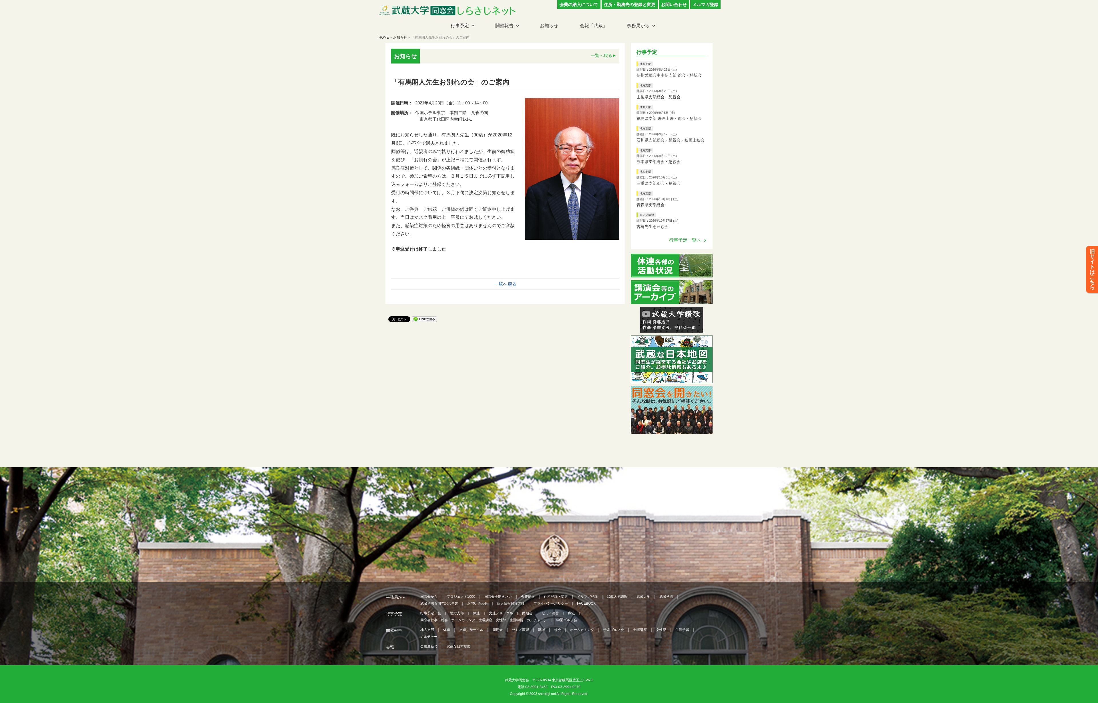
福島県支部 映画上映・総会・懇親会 (669, 118)
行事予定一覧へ (685, 240)
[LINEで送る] (424, 318)
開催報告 (504, 25)
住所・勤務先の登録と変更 (629, 4)
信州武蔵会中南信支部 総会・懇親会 (669, 75)
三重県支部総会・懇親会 (658, 183)
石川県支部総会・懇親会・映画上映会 (670, 140)
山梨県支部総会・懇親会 (658, 97)
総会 (557, 630)
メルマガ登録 (705, 4)
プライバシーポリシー (551, 603)
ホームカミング (582, 630)
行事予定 (460, 25)
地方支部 (645, 63)
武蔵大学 (643, 597)
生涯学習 (682, 630)
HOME (384, 37)
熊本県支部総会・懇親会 (658, 161)
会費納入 (528, 597)
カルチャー (428, 637)
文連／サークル (501, 613)
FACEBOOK (586, 603)
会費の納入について (579, 4)
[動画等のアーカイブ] (672, 300)
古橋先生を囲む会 (652, 226)
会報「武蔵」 (593, 25)
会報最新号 (428, 646)
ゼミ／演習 (647, 215)
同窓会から (428, 597)
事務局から (638, 25)
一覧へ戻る (601, 55)
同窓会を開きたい (498, 597)
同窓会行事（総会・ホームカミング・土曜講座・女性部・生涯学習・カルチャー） (483, 620)
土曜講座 (640, 630)
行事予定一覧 (430, 613)
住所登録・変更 (556, 597)
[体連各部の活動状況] (672, 273)
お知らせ (549, 25)
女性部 (661, 630)
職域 (571, 613)
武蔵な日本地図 (459, 646)
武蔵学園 (666, 597)
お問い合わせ (674, 4)
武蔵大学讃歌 (617, 597)
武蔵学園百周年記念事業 (439, 603)
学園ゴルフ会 (566, 620)
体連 (476, 613)
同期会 (527, 613)
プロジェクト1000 (461, 597)
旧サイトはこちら (1092, 269)
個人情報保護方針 (510, 603)
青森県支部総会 (650, 204)
